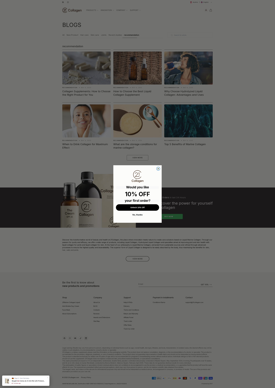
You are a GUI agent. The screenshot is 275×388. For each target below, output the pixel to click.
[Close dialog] (158, 168)
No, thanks (137, 215)
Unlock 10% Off (137, 207)
